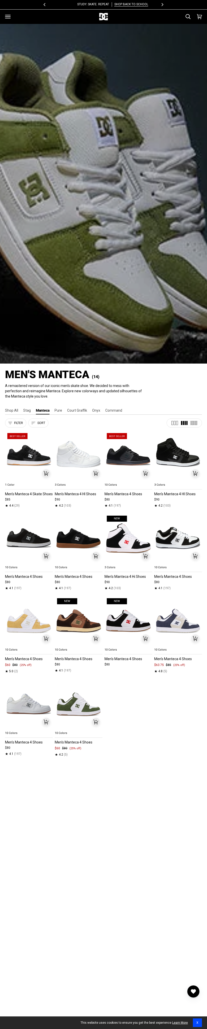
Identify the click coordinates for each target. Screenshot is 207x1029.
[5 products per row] (194, 423)
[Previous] (44, 4)
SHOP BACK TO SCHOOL (122, 4)
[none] (29, 478)
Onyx (96, 410)
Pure (58, 410)
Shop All (11, 410)
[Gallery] (29, 456)
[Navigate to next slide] (148, 479)
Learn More (180, 1022)
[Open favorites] (193, 991)
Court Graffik (77, 410)
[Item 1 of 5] (29, 456)
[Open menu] (8, 16)
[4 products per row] (184, 423)
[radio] (12, 479)
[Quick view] (46, 473)
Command (113, 410)
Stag (27, 410)
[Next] (162, 4)
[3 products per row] (174, 423)
